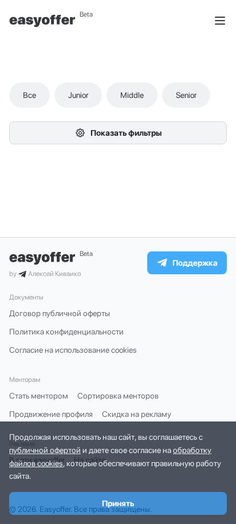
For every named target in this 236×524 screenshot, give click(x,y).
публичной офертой (45, 450)
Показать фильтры (126, 132)
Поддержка (195, 262)
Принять (118, 503)
